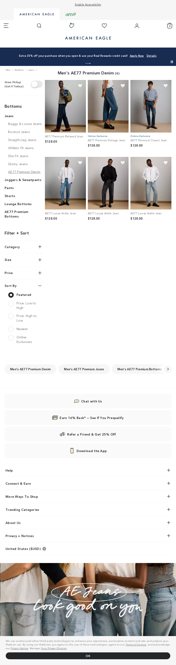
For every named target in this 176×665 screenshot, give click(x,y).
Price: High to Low (26, 318)
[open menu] (6, 25)
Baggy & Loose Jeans (25, 123)
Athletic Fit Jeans (21, 147)
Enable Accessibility (88, 4)
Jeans (9, 115)
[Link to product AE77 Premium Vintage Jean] (108, 106)
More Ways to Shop (22, 496)
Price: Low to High (26, 305)
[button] (86, 63)
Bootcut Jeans (19, 131)
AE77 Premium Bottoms (16, 213)
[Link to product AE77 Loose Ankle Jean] (65, 183)
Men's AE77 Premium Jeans (84, 369)
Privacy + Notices (20, 535)
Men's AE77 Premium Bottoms (139, 369)
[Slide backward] (167, 369)
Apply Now (137, 55)
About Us (13, 522)
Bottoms (13, 106)
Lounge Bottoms (18, 203)
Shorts (10, 195)
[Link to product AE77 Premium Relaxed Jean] (65, 106)
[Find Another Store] (37, 84)
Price (9, 272)
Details (152, 55)
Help (9, 470)
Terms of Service (136, 644)
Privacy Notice (19, 648)
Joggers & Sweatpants (23, 179)
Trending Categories (22, 509)
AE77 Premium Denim (24, 171)
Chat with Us (91, 401)
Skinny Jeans (18, 163)
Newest (22, 328)
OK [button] (88, 656)
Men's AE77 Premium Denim (30, 369)
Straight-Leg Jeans (22, 139)
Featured (23, 294)
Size (8, 259)
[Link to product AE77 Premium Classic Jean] (150, 106)
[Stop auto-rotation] (171, 61)
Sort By (10, 285)
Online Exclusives (24, 339)
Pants (9, 187)
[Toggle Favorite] (80, 85)
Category (12, 246)
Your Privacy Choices (53, 648)
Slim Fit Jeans (18, 155)
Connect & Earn (18, 483)
